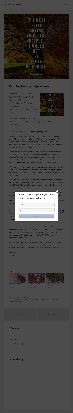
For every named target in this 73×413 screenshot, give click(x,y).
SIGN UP (36, 216)
